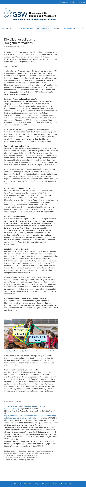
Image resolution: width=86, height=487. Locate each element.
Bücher (56, 28)
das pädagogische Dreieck (41, 453)
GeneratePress (66, 484)
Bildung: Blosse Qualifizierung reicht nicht (20, 460)
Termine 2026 (7, 28)
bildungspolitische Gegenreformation (18, 453)
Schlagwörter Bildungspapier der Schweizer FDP (20, 455)
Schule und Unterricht (34, 451)
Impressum (64, 2)
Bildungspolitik (11, 451)
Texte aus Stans (47, 451)
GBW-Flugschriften (26, 28)
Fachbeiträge (42, 28)
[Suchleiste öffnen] (83, 28)
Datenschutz (81, 2)
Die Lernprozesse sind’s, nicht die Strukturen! (21, 457)
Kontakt (72, 2)
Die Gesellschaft (69, 28)
